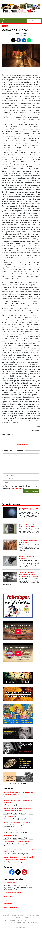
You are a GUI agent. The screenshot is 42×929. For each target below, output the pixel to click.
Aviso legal (29, 915)
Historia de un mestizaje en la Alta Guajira (16, 822)
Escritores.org (7, 903)
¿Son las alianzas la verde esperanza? (28, 541)
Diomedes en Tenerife (10, 835)
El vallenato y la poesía (10, 816)
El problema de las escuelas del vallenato (16, 841)
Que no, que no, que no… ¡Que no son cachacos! (27, 525)
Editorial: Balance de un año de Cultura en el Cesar (28, 509)
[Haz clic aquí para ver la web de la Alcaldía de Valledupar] (18, 606)
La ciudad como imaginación (12, 830)
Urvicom (24, 927)
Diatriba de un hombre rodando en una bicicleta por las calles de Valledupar (28, 574)
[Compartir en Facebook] (18, 40)
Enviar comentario (31, 491)
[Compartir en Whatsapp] (29, 40)
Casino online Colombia (10, 907)
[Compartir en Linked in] (24, 40)
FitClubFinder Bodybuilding (12, 892)
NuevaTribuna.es (8, 896)
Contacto (5, 915)
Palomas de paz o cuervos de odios (28, 557)
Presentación (13, 915)
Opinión (5, 26)
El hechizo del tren (9, 882)
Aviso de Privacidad (17, 488)
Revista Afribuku (8, 900)
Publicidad (21, 915)
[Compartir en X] (13, 40)
